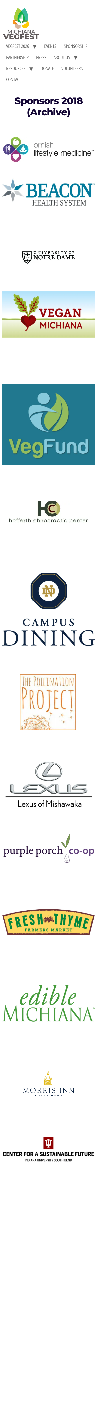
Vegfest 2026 (17, 46)
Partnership (17, 57)
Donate (47, 68)
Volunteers (72, 68)
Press (41, 57)
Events (50, 46)
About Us (62, 57)
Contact (13, 79)
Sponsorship (75, 46)
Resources (16, 68)
